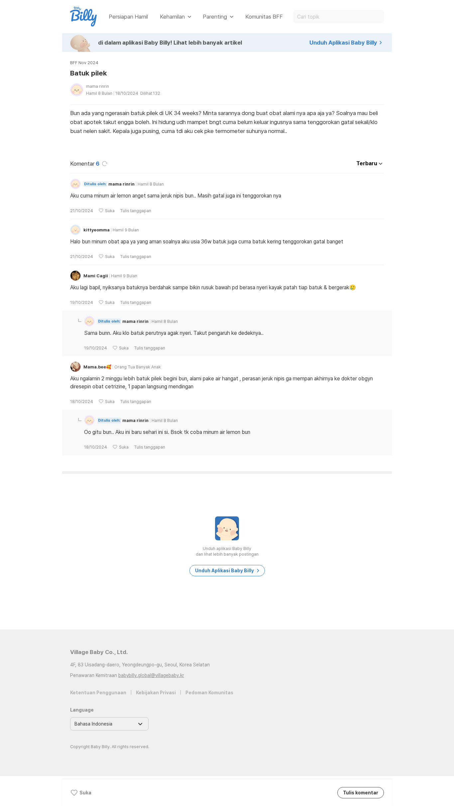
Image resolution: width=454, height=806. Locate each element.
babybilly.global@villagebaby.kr (151, 675)
